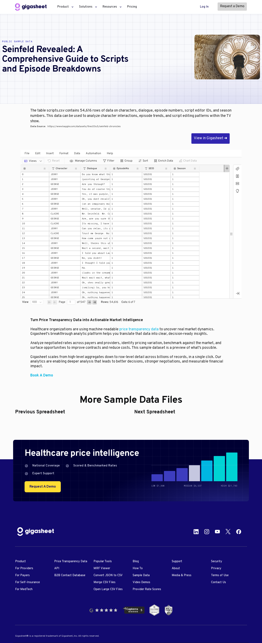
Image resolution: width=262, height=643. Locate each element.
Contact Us (218, 582)
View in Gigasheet (210, 138)
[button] (64, 7)
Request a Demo (232, 6)
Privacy (216, 568)
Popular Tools (103, 561)
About (176, 568)
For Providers (24, 568)
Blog (136, 561)
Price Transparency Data (70, 561)
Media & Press (181, 575)
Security (216, 561)
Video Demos (141, 582)
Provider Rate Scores (147, 589)
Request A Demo (42, 487)
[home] (31, 7)
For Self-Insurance (27, 582)
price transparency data (139, 329)
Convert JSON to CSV (108, 575)
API (56, 568)
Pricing (132, 7)
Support (177, 561)
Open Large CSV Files (108, 589)
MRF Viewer (102, 568)
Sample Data (141, 575)
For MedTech (24, 589)
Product (20, 561)
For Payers (22, 575)
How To (138, 568)
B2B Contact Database (69, 575)
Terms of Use (220, 575)
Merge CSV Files (104, 582)
